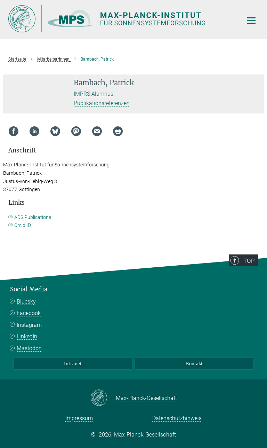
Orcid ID (22, 225)
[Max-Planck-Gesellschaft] (103, 398)
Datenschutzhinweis (177, 418)
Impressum (79, 418)
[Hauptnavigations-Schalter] (251, 20)
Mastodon (29, 348)
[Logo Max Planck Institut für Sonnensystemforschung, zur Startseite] (121, 18)
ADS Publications (32, 217)
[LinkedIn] (34, 131)
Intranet (73, 363)
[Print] (118, 131)
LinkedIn (27, 336)
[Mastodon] (76, 131)
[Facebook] (13, 131)
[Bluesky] (55, 131)
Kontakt (194, 363)
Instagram (29, 325)
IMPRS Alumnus (93, 94)
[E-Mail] (97, 131)
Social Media (29, 289)
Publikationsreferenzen (102, 103)
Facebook (29, 313)
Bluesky (26, 301)
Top (248, 260)
